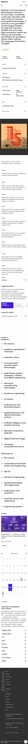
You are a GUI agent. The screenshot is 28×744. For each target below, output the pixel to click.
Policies (6, 742)
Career (7, 679)
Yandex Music (10, 704)
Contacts (8, 684)
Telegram (8, 689)
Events (7, 674)
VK (6, 691)
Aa (26, 5)
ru (19, 5)
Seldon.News (9, 707)
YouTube (8, 694)
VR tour (8, 682)
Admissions (9, 676)
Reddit (7, 699)
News (7, 671)
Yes (26, 741)
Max (7, 709)
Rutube (8, 702)
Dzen (7, 696)
